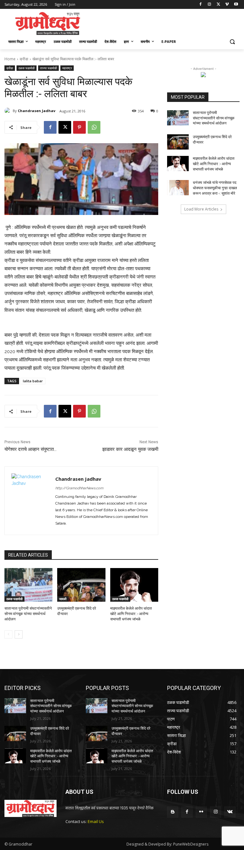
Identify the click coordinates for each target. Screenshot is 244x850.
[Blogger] (172, 812)
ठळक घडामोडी (26, 68)
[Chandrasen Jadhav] (8, 111)
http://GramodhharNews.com (79, 488)
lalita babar (33, 380)
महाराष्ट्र (67, 68)
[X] (218, 4)
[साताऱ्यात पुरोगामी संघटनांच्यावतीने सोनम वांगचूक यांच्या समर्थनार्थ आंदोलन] (28, 585)
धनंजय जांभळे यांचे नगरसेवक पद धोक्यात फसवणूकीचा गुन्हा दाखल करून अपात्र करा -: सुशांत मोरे (215, 188)
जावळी (62, 599)
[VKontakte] (229, 812)
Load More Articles (201, 209)
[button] (232, 41)
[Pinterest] (79, 127)
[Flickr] (201, 812)
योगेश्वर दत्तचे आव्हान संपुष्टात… (30, 449)
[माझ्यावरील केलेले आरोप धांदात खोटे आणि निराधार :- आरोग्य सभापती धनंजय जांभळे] (134, 585)
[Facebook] (200, 4)
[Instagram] (209, 4)
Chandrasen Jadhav (36, 110)
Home (10, 59)
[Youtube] (236, 4)
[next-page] (19, 634)
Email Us (96, 821)
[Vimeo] (227, 4)
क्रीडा (24, 59)
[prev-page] (8, 634)
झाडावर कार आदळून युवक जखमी (130, 449)
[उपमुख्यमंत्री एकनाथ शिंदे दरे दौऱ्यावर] (81, 585)
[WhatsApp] (94, 127)
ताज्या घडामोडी (48, 68)
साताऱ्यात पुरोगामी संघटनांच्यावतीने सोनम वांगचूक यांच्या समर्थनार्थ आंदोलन (28, 613)
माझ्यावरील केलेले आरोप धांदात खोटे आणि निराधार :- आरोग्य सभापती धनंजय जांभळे (131, 613)
